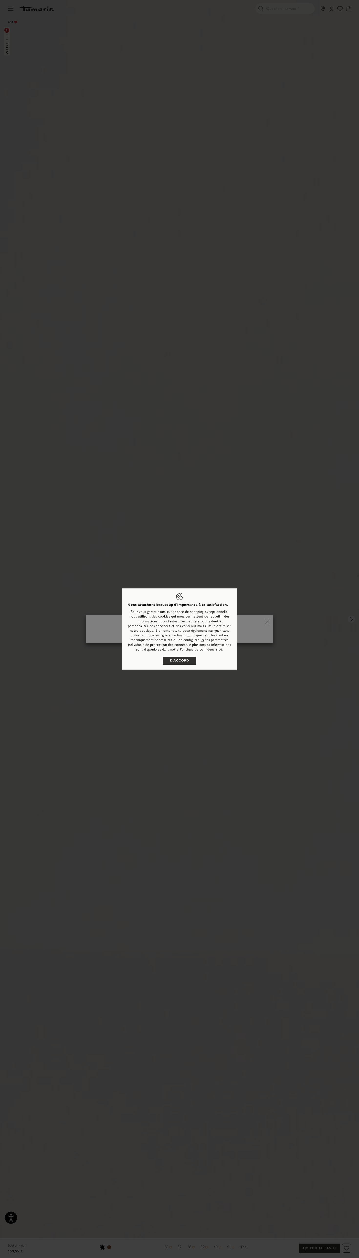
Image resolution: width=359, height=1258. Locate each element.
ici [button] (202, 640)
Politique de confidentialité (201, 649)
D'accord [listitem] (179, 660)
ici (188, 635)
